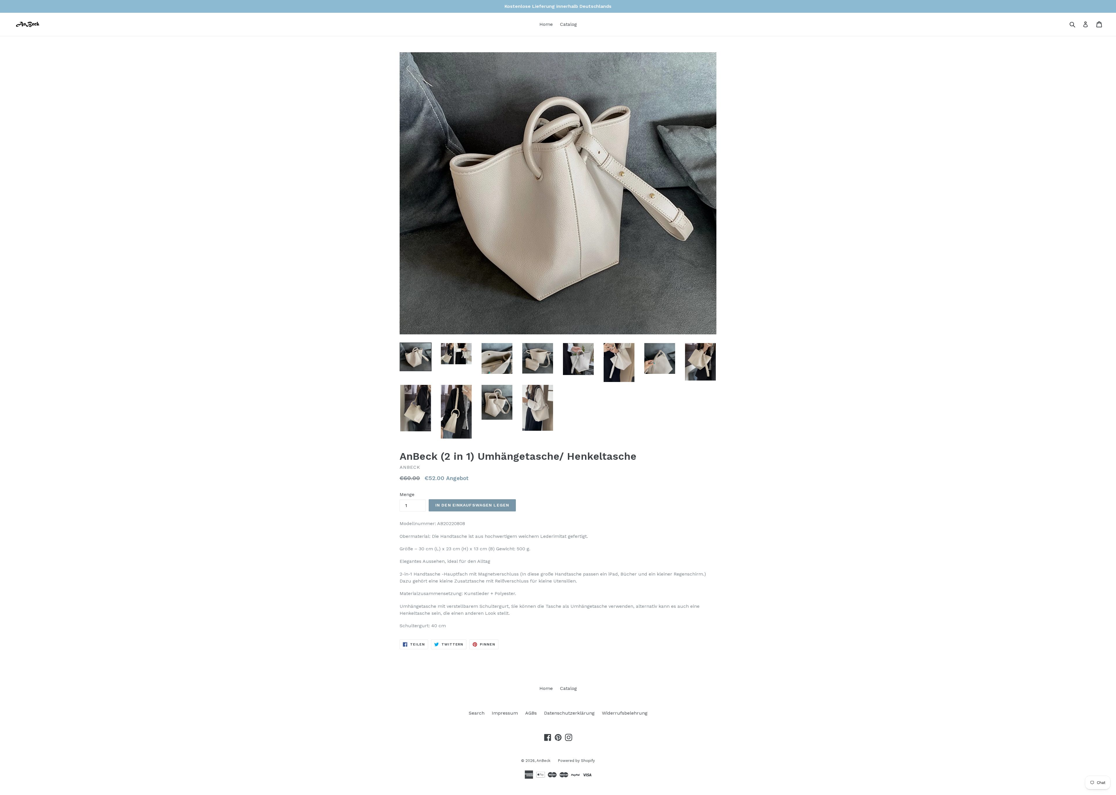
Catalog (568, 24)
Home (546, 24)
